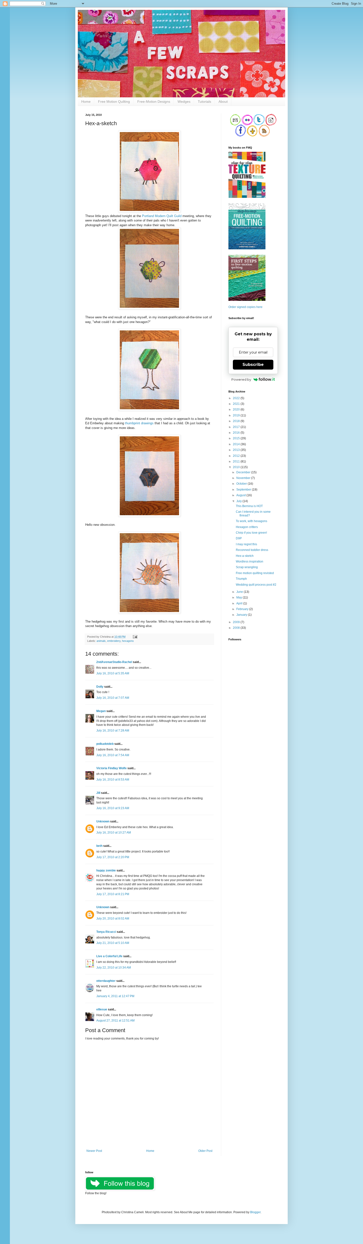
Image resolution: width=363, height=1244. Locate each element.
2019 (237, 415)
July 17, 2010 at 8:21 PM (112, 894)
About (223, 101)
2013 (237, 450)
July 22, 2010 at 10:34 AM (113, 967)
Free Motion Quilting (114, 101)
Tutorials (204, 101)
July (239, 501)
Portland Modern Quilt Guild (162, 216)
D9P (239, 538)
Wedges (184, 101)
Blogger (255, 1212)
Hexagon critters (247, 527)
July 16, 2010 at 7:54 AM (112, 755)
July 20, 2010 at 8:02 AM (112, 918)
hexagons (128, 640)
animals (101, 640)
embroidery (114, 640)
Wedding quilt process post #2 (256, 584)
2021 (237, 404)
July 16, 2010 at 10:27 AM (113, 832)
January (242, 614)
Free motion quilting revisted (255, 573)
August (241, 495)
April (239, 603)
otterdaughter (106, 981)
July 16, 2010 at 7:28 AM (112, 730)
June (240, 592)
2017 (237, 427)
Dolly (99, 686)
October (242, 483)
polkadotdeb (105, 744)
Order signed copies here (245, 307)
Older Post (205, 1151)
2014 (237, 444)
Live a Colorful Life (109, 956)
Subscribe (253, 364)
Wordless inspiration (249, 561)
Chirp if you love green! (251, 532)
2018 (237, 421)
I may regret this (246, 544)
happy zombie (106, 870)
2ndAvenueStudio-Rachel (114, 662)
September (244, 489)
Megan (101, 711)
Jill (98, 793)
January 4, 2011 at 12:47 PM (115, 996)
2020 (237, 409)
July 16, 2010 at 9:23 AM (112, 808)
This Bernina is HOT (249, 506)
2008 (237, 628)
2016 (237, 432)
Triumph (241, 578)
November (243, 478)
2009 (237, 622)
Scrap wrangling (247, 567)
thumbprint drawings (139, 423)
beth (99, 846)
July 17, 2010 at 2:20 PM (112, 857)
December (243, 472)
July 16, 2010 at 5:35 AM (112, 673)
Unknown (102, 821)
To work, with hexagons (251, 521)
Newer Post (94, 1151)
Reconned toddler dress (252, 550)
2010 (237, 467)
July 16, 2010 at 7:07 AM (112, 697)
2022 (237, 398)
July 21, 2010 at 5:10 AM (112, 943)
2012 (237, 456)
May (239, 597)
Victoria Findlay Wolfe (111, 768)
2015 (237, 438)
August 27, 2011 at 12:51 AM (115, 1020)
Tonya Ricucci (106, 932)
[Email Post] (134, 636)
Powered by (241, 379)
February (242, 609)
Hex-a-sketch (245, 556)
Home (86, 101)
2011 (237, 461)
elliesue (101, 1009)
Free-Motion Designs (153, 101)
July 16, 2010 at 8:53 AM (112, 779)
